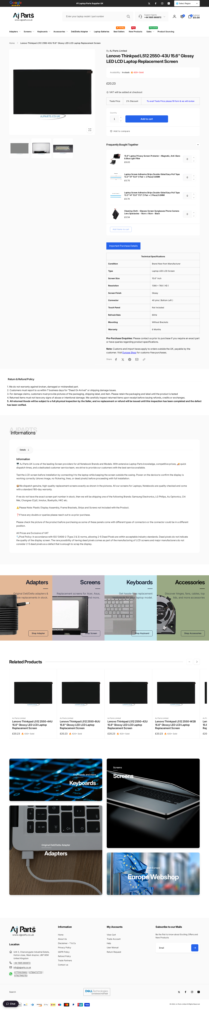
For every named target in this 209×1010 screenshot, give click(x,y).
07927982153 (20, 975)
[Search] (128, 16)
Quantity (113, 113)
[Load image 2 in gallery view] (41, 148)
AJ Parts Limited (116, 50)
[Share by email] (137, 359)
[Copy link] (144, 359)
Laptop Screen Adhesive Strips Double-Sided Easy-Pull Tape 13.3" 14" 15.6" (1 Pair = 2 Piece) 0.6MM (152, 175)
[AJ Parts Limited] (22, 936)
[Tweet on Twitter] (122, 359)
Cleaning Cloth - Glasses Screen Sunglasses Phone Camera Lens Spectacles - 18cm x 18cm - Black (151, 212)
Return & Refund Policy (21, 379)
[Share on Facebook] (116, 359)
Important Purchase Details (123, 245)
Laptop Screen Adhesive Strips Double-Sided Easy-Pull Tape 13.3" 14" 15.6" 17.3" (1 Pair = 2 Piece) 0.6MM (152, 193)
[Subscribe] (194, 947)
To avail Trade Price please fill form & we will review (170, 101)
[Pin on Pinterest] (129, 359)
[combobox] (97, 16)
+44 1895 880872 (22, 963)
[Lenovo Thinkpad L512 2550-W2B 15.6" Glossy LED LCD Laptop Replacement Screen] (176, 708)
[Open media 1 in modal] (52, 92)
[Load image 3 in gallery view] (63, 148)
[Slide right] (197, 662)
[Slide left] (189, 662)
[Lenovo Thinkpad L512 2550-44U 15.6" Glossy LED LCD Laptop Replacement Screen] (33, 708)
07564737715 (35, 972)
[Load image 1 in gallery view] (19, 148)
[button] (194, 16)
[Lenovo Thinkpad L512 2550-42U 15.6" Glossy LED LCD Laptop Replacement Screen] (128, 708)
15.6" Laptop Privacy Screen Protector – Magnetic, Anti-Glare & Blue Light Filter (152, 157)
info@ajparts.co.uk (22, 967)
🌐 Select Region (183, 3)
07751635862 (20, 972)
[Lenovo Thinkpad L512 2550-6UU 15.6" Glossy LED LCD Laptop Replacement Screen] (81, 708)
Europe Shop (129, 352)
